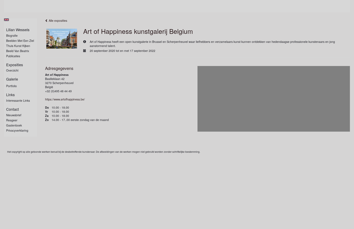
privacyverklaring (17, 130)
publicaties (13, 56)
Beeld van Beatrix (17, 51)
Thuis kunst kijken (18, 46)
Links (10, 94)
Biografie (12, 35)
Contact (12, 109)
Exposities (14, 64)
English (6, 19)
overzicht (12, 70)
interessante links (18, 100)
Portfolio (11, 86)
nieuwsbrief (13, 115)
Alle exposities (57, 20)
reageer (11, 120)
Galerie (12, 79)
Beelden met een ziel (20, 41)
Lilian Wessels (18, 29)
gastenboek (14, 125)
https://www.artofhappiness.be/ (65, 99)
